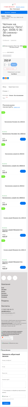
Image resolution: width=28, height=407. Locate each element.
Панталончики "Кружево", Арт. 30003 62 (13, 133)
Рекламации (4, 295)
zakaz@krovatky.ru (6, 311)
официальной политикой (6, 323)
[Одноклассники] (6, 78)
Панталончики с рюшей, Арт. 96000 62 (13, 197)
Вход (11, 8)
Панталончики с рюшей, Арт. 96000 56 (13, 165)
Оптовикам (4, 297)
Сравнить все (17, 107)
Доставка (3, 289)
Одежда (11, 95)
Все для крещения (18, 95)
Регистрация (16, 8)
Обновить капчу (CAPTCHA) (8, 398)
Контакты (3, 293)
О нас (2, 287)
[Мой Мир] (8, 78)
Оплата (3, 291)
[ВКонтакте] (4, 78)
